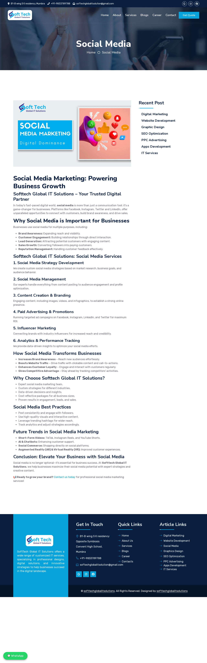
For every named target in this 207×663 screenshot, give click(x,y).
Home (105, 15)
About (117, 15)
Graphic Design (152, 127)
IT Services (149, 153)
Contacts (127, 561)
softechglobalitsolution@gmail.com (95, 3)
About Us (127, 540)
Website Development (158, 121)
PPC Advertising (153, 140)
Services (130, 15)
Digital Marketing (154, 114)
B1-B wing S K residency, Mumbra (28, 3)
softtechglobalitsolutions (99, 591)
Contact (171, 15)
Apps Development (156, 147)
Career (157, 15)
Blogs (144, 15)
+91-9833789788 (60, 3)
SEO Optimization (154, 134)
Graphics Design (173, 551)
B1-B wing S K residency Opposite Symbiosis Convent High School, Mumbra (92, 544)
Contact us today (64, 477)
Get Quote (189, 15)
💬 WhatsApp (15, 655)
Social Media (111, 52)
